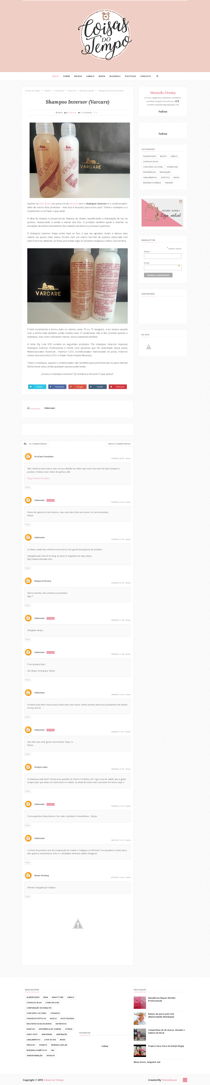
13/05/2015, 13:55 (118, 502)
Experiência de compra (50, 1029)
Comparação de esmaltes (39, 1008)
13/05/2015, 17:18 (118, 539)
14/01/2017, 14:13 (118, 840)
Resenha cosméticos (37, 1050)
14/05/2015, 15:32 (118, 694)
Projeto (43, 1045)
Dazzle (53, 1018)
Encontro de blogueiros (39, 1024)
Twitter (39, 386)
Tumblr (100, 386)
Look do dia (50, 1039)
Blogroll (115, 76)
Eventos (31, 1029)
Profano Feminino (44, 456)
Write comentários (119, 443)
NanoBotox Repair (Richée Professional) (162, 999)
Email (162, 263)
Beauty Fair (57, 997)
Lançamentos (150, 177)
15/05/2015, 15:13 (118, 806)
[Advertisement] (100, 1008)
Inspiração (165, 172)
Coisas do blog (150, 161)
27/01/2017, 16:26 (118, 877)
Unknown (49, 408)
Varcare (73, 203)
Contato (145, 76)
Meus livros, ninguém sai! (147, 1062)
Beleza (78, 76)
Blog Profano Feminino (38, 478)
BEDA (45, 997)
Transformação (35, 1055)
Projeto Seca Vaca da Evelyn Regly (166, 1046)
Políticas (130, 76)
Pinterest (120, 386)
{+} (177, 101)
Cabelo (90, 76)
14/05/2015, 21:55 (118, 769)
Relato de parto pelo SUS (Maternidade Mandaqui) (161, 1015)
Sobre (66, 76)
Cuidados (55, 1013)
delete (128, 458)
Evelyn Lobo (41, 767)
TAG (52, 1050)
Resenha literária (152, 183)
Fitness (68, 1029)
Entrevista (61, 1024)
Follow (163, 111)
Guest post (32, 1034)
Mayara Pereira (42, 580)
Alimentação (149, 156)
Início (55, 76)
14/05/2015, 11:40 (118, 620)
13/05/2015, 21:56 (118, 583)
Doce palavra (67, 1018)
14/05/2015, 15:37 (118, 732)
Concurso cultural (153, 167)
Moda (102, 76)
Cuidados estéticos (36, 1018)
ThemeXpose (169, 1080)
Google (80, 386)
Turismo (169, 183)
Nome (147, 251)
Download (172, 167)
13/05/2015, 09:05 (118, 458)
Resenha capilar (59, 1045)
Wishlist (51, 1055)
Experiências (149, 172)
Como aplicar (52, 1002)
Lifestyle (165, 177)
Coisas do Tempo (54, 1080)
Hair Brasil (45, 203)
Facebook (59, 386)
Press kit (31, 1045)
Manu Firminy (41, 875)
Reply (27, 487)
